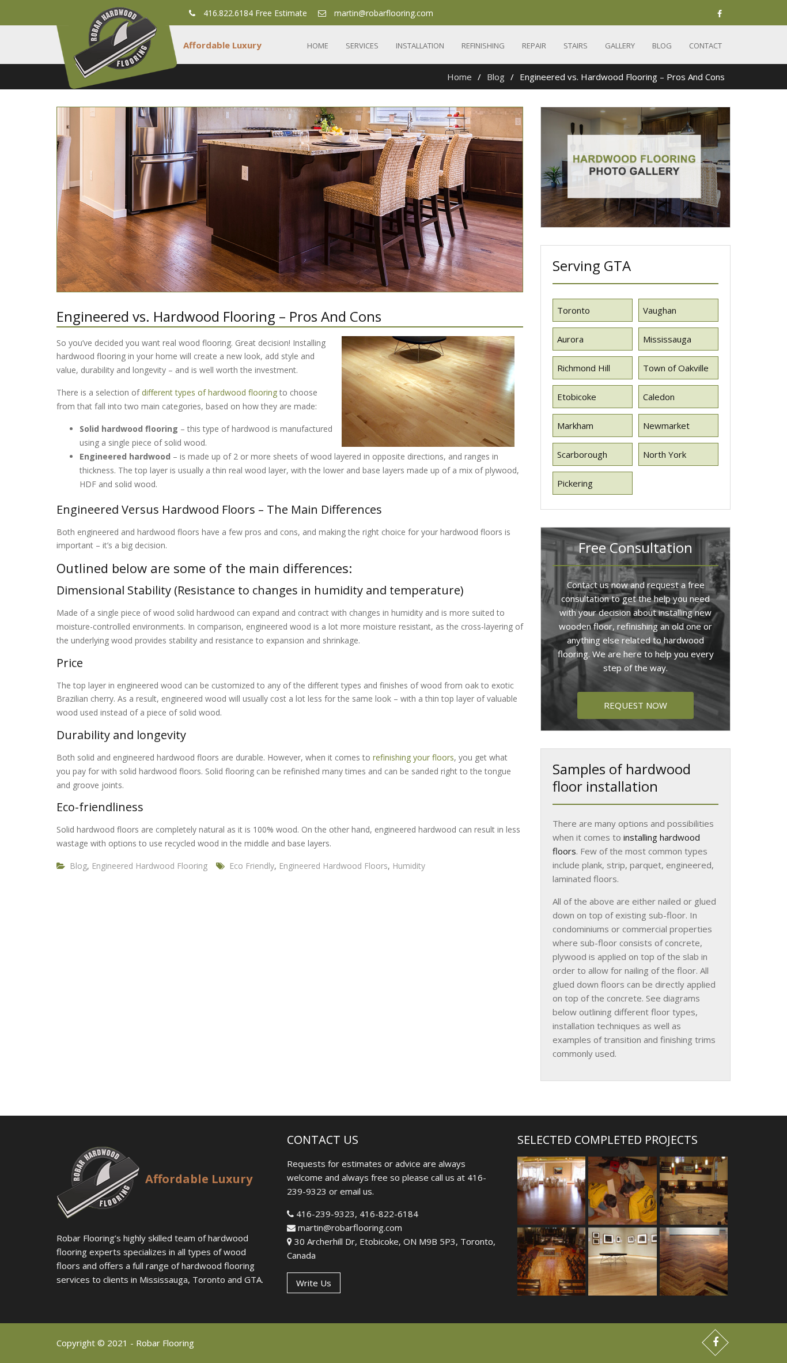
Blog (662, 45)
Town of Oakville (676, 368)
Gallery (620, 45)
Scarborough (582, 454)
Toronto (573, 310)
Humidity (408, 865)
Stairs (575, 45)
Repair (534, 45)
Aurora (570, 339)
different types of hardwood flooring (209, 392)
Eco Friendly (251, 865)
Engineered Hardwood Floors (333, 865)
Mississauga (667, 339)
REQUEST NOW (635, 705)
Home (317, 45)
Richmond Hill (583, 368)
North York (664, 454)
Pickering (575, 483)
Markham (575, 425)
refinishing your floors (413, 757)
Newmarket (666, 425)
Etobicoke (576, 396)
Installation (420, 45)
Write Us (313, 1283)
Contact (705, 45)
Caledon (659, 396)
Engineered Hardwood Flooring (149, 865)
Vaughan (659, 310)
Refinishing (483, 45)
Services (362, 45)
